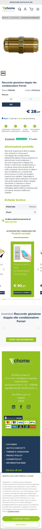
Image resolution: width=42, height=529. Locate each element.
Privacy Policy (13, 455)
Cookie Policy (13, 459)
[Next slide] (38, 47)
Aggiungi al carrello (22, 292)
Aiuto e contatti (14, 448)
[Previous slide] (4, 47)
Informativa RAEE (15, 463)
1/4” (30, 99)
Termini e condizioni (16, 452)
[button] (3, 73)
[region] (21, 501)
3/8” (11, 105)
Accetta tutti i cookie (21, 519)
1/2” (11, 99)
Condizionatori (15, 17)
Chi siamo (10, 444)
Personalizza (21, 525)
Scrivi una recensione (21, 340)
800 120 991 (11, 222)
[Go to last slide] (4, 269)
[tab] (3, 299)
